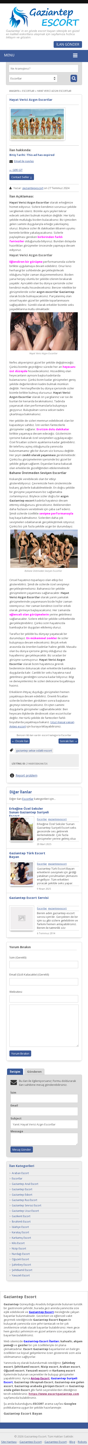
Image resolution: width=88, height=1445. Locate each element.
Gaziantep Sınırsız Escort (26, 1205)
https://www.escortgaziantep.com (54, 1394)
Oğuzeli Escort (20, 1259)
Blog (72, 1442)
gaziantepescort (32, 188)
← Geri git (16, 170)
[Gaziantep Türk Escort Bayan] (21, 885)
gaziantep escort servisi (28, 897)
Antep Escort (40, 1378)
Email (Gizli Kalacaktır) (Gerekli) (29, 974)
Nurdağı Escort (21, 1254)
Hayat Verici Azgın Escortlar (30, 100)
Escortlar (28, 90)
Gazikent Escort (21, 1216)
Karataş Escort (20, 1232)
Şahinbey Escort (21, 1265)
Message (16, 1131)
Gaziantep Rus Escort (24, 1200)
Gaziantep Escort (22, 1189)
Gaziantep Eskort (22, 1195)
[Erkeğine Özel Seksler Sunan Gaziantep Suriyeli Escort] (21, 840)
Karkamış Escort (21, 1238)
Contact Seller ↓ (21, 177)
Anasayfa (14, 90)
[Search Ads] (73, 78)
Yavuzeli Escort (21, 1275)
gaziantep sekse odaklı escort (34, 750)
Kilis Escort (18, 1243)
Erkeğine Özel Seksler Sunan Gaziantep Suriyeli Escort (29, 812)
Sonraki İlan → (68, 741)
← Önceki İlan (20, 741)
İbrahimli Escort (21, 1222)
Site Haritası (9, 1442)
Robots (82, 1442)
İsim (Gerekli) (17, 957)
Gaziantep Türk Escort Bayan (27, 855)
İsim (13, 1092)
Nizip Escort (19, 1249)
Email (14, 1105)
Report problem (26, 775)
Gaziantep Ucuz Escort (25, 1211)
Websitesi (15, 992)
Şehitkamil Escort (22, 1270)
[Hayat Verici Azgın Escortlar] (37, 124)
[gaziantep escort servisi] (21, 930)
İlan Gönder (67, 44)
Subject (16, 1118)
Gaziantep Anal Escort (25, 1184)
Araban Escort (20, 1173)
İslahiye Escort (20, 1227)
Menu (9, 55)
